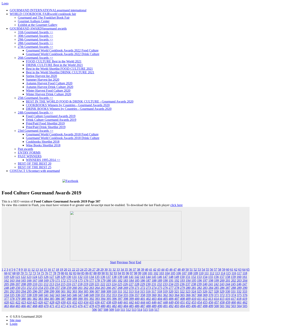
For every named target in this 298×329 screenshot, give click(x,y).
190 (165, 280)
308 (103, 291)
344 (63, 295)
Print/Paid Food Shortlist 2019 (45, 123)
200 (222, 280)
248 (6, 287)
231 (153, 284)
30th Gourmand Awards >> (35, 36)
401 (142, 298)
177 (91, 280)
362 (165, 295)
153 (199, 277)
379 (17, 298)
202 (233, 280)
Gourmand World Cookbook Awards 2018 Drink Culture (62, 138)
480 (103, 306)
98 (135, 273)
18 (57, 269)
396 (114, 298)
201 (227, 280)
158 (227, 277)
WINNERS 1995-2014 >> (43, 160)
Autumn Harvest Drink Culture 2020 (49, 87)
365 (182, 295)
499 (210, 306)
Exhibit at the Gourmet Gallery (37, 25)
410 (193, 298)
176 (86, 280)
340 (40, 295)
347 (80, 295)
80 (62, 273)
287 (227, 287)
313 (131, 291)
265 (103, 287)
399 (131, 298)
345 (68, 295)
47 (175, 269)
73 (34, 273)
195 (193, 280)
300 (57, 291)
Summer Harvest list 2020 (42, 79)
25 (85, 269)
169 (46, 280)
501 (222, 306)
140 (125, 277)
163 (12, 280)
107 (184, 273)
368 (199, 295)
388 (68, 298)
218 (80, 284)
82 (70, 273)
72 (30, 273)
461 (239, 302)
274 (154, 287)
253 (34, 287)
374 (233, 295)
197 (205, 280)
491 (165, 306)
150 (182, 277)
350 (97, 295)
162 (6, 280)
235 (176, 284)
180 (108, 280)
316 (148, 291)
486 (137, 306)
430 (63, 302)
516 (151, 309)
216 (68, 284)
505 (244, 306)
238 (193, 284)
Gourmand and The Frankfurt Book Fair (44, 17)
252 (29, 287)
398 (125, 298)
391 (86, 298)
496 (193, 306)
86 (87, 273)
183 (125, 280)
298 (46, 291)
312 (125, 291)
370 (210, 295)
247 (244, 284)
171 (57, 280)
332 (239, 291)
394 (103, 298)
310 (114, 291)
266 (108, 287)
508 (105, 309)
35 (126, 269)
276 (165, 287)
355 (125, 295)
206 (12, 284)
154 (205, 277)
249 (12, 287)
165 (23, 280)
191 (171, 280)
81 (66, 273)
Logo (5, 3)
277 (171, 287)
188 (154, 280)
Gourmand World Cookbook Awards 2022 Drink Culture (62, 54)
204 (244, 280)
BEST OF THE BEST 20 (34, 163)
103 (161, 273)
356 (131, 295)
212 (46, 284)
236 (182, 284)
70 (22, 273)
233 (165, 284)
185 (137, 280)
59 (223, 269)
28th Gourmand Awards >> (35, 43)
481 (108, 306)
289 (239, 287)
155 (210, 277)
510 (117, 309)
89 (99, 273)
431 (68, 302)
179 (103, 280)
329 (222, 291)
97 (131, 273)
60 (227, 269)
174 (74, 280)
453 (193, 302)
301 (63, 291)
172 (63, 280)
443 (137, 302)
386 (57, 298)
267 (114, 287)
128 (57, 277)
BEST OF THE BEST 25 (34, 167)
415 (222, 298)
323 (187, 291)
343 (57, 295)
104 (167, 273)
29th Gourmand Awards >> (35, 39)
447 (159, 302)
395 (108, 298)
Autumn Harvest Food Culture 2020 (49, 83)
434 (86, 302)
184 (131, 280)
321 (176, 291)
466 (23, 306)
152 (193, 277)
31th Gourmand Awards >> (35, 32)
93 (115, 273)
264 (97, 287)
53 (199, 269)
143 (142, 277)
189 (159, 280)
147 (165, 277)
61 (231, 269)
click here (176, 205)
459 (227, 302)
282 (199, 287)
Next (132, 262)
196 (199, 280)
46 (171, 269)
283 (205, 287)
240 (205, 284)
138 (114, 277)
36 (130, 269)
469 (40, 306)
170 (51, 280)
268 (120, 287)
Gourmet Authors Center (33, 21)
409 (188, 298)
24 (81, 269)
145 (153, 277)
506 (94, 309)
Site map (15, 320)
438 (108, 302)
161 (244, 277)
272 (142, 287)
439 (114, 302)
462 (244, 302)
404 (159, 298)
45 (166, 269)
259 (68, 287)
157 (222, 277)
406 (171, 298)
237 (187, 284)
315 (142, 291)
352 (108, 295)
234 (170, 284)
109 (195, 273)
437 (103, 302)
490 (159, 306)
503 (233, 306)
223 (108, 284)
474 (68, 306)
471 (51, 306)
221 (97, 284)
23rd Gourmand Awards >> (35, 130)
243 (222, 284)
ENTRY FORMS (29, 152)
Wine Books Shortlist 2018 (43, 145)
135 (97, 277)
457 (216, 302)
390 (80, 298)
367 (193, 295)
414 (216, 298)
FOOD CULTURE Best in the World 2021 (53, 61)
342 (51, 295)
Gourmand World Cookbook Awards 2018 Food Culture (62, 134)
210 (34, 284)
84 (78, 273)
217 (74, 284)
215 (63, 284)
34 (122, 269)
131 (74, 277)
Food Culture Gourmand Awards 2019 (50, 116)
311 (120, 291)
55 (207, 269)
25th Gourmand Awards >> (35, 98)
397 (120, 298)
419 (244, 298)
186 (142, 280)
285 (216, 287)
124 (34, 277)
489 (154, 306)
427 (46, 302)
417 (233, 298)
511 (122, 309)
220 (91, 284)
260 (74, 287)
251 (23, 287)
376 (244, 295)
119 (6, 277)
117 (239, 273)
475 (74, 306)
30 (106, 269)
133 (85, 277)
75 (42, 273)
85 (83, 273)
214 (57, 284)
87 (91, 273)
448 (165, 302)
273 (148, 287)
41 (150, 269)
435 (91, 302)
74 (38, 273)
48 (179, 269)
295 (29, 291)
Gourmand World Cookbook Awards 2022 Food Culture (62, 50)
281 (193, 287)
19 (61, 269)
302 (68, 291)
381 (29, 298)
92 (111, 273)
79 (58, 273)
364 (176, 295)
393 (97, 298)
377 (6, 298)
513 (134, 309)
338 (29, 295)
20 (65, 269)
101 (150, 273)
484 (125, 306)
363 (171, 295)
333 (244, 291)
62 (235, 269)
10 (25, 269)
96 (127, 273)
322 (182, 291)
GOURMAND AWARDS (38, 28)
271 (137, 287)
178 (97, 280)
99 (139, 273)
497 (199, 306)
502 (227, 306)
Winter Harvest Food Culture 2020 (48, 90)
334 (6, 295)
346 (74, 295)
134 (91, 277)
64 (243, 269)
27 (93, 269)
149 (176, 277)
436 (97, 302)
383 (40, 298)
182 (120, 280)
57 (215, 269)
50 (187, 269)
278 (176, 287)
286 (222, 287)
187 (148, 280)
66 (6, 273)
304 (80, 291)
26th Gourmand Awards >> (35, 57)
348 (86, 295)
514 (139, 309)
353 (114, 295)
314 (136, 291)
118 (244, 273)
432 (74, 302)
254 (40, 287)
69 (18, 273)
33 (118, 269)
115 (228, 273)
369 (205, 295)
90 (103, 273)
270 (131, 287)
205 (6, 284)
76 (46, 273)
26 (89, 269)
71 (26, 273)
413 (210, 298)
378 (12, 298)
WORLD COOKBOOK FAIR (43, 14)
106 (178, 273)
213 (51, 284)
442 (131, 302)
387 (63, 298)
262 (86, 287)
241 (210, 284)
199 (216, 280)
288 (233, 287)
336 (17, 295)
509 (111, 309)
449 (171, 302)
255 (46, 287)
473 (63, 306)
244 (227, 284)
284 (210, 287)
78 (54, 273)
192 (176, 280)
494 (182, 306)
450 (176, 302)
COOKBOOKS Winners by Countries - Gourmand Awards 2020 (68, 105)
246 (239, 284)
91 (107, 273)
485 (131, 306)
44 (162, 269)
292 (12, 291)
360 (154, 295)
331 (233, 291)
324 (193, 291)
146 (159, 277)
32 (114, 269)
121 (17, 277)
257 (57, 287)
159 (233, 277)
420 (6, 302)
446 (154, 302)
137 (108, 277)
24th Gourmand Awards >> (35, 112)
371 (216, 295)
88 (95, 273)
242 (216, 284)
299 (51, 291)
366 (188, 295)
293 (17, 291)
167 (34, 280)
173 (68, 280)
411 (199, 298)
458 (222, 302)
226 (125, 284)
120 (12, 277)
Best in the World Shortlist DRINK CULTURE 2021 (60, 72)
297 (40, 291)
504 (239, 306)
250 (17, 287)
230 (148, 284)
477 (86, 306)
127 (51, 277)
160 (239, 277)
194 (188, 280)
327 (210, 291)
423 (23, 302)
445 (148, 302)
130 (68, 277)
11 (29, 269)
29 (102, 269)
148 (170, 277)
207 (17, 284)
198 (210, 280)
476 (80, 306)
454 (199, 302)
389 (74, 298)
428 (51, 302)
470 (46, 306)
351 (103, 295)
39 (142, 269)
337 (23, 295)
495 (188, 306)
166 (29, 280)
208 (23, 284)
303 (74, 291)
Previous (122, 262)
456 (210, 302)
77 (50, 273)
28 (98, 269)
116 (234, 273)
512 (128, 309)
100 (144, 273)
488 (148, 306)
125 (40, 277)
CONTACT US (35, 171)
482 (114, 306)
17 (53, 269)
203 (239, 280)
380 (23, 298)
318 (159, 291)
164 (17, 280)
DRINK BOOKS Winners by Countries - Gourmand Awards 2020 (68, 108)
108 (190, 273)
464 (12, 306)
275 (159, 287)
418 (239, 298)
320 (170, 291)
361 (159, 295)
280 (188, 287)
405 (165, 298)
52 (195, 269)
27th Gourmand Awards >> (35, 46)
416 (227, 298)
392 (91, 298)
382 (34, 298)
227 (131, 284)
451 (182, 302)
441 (125, 302)
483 (120, 306)
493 (176, 306)
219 (85, 284)
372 (222, 295)
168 (40, 280)
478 (91, 306)
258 (63, 287)
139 (119, 277)
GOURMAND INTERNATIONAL (48, 10)
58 (219, 269)
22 (73, 269)
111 (206, 273)
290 (244, 287)
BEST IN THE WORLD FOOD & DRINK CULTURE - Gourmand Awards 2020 (79, 101)
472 (57, 306)
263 (91, 287)
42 (154, 269)
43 (158, 269)
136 (102, 277)
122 (23, 277)
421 (12, 302)
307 (97, 291)
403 (154, 298)
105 (172, 273)
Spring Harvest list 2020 (41, 76)
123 (29, 277)
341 (46, 295)
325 (199, 291)
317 (153, 291)
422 (17, 302)
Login (13, 324)
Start (113, 262)
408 (182, 298)
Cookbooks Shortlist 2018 (42, 141)
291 (6, 291)
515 (145, 309)
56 (211, 269)
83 (74, 273)
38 (138, 269)
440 (120, 302)
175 (80, 280)
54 (203, 269)
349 (91, 295)
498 (205, 306)
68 (14, 273)
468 (34, 306)
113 (217, 273)
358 (142, 295)
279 (182, 287)
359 (148, 295)
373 (227, 295)
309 (108, 291)
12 (33, 269)
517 (156, 309)
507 (100, 309)
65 (248, 269)
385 (51, 298)
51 (191, 269)
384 (46, 298)
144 (148, 277)
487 (142, 306)
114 (223, 273)
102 (155, 273)
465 (17, 306)
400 (137, 298)
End (138, 262)
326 (205, 291)
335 (12, 295)
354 (120, 295)
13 (37, 269)
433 (80, 302)
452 (188, 302)
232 (159, 284)
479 (97, 306)
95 (123, 273)
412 (205, 298)
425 (34, 302)
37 (134, 269)
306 (91, 291)
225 (119, 284)
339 (34, 295)
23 (77, 269)
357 (137, 295)
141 (131, 277)
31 (110, 269)
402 (148, 298)
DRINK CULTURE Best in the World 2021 (54, 65)
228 (136, 284)
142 (136, 277)
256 (51, 287)
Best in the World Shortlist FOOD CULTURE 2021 (59, 68)
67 (10, 273)
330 (227, 291)
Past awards (25, 149)
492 (171, 306)
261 (80, 287)
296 (34, 291)
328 (216, 291)
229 (142, 284)
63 (239, 269)
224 (114, 284)
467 (29, 306)
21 (69, 269)
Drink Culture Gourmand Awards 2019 (51, 119)
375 (239, 295)
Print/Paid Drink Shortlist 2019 (45, 127)
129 (63, 277)
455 (205, 302)
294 (23, 291)
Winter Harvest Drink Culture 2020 (48, 94)
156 (216, 277)
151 (187, 277)
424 (29, 302)
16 (49, 269)
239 (199, 284)
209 (29, 284)
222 (102, 284)
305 (86, 291)
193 (182, 280)
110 (201, 273)
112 (212, 273)
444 (142, 302)
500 (216, 306)
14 (41, 269)
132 (80, 277)
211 (40, 284)
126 (46, 277)
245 (233, 284)
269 (125, 287)
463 (6, 306)
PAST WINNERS (30, 156)
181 (114, 280)
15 (45, 269)
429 (57, 302)
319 (165, 291)
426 (40, 302)
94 (119, 273)
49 (183, 269)
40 (146, 269)
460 (233, 302)
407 (176, 298)
